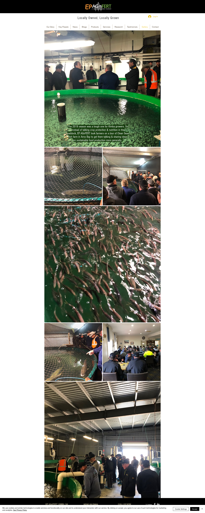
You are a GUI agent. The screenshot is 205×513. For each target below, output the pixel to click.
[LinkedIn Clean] (158, 504)
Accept (194, 509)
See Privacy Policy (20, 510)
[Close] (202, 509)
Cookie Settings (181, 509)
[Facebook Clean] (155, 504)
